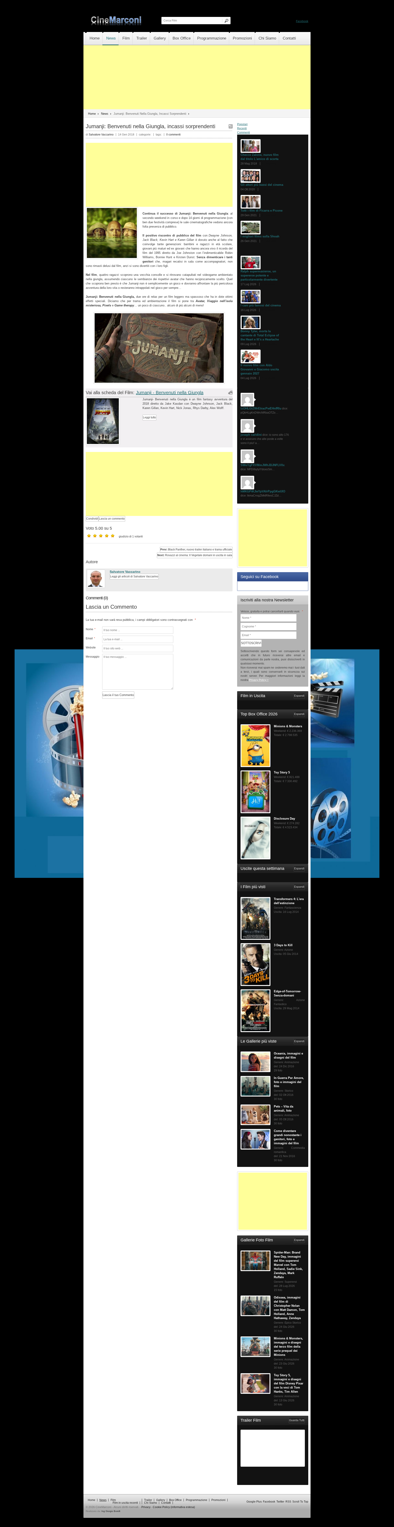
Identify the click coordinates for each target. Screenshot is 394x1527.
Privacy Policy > (259, 680)
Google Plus (254, 1501)
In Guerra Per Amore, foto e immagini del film (289, 1082)
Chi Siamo (267, 38)
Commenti (243, 132)
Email (90, 638)
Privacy (145, 1507)
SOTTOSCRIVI (251, 643)
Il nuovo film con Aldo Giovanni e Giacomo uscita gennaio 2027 (260, 369)
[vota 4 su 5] (107, 535)
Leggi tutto (149, 417)
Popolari (242, 124)
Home (95, 38)
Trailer (141, 38)
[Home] (116, 24)
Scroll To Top (300, 1501)
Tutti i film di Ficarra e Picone (262, 210)
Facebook (302, 21)
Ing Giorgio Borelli (110, 1511)
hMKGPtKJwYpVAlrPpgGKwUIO (263, 491)
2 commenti (269, 241)
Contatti (289, 38)
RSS (288, 1501)
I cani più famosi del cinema (261, 305)
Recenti (242, 128)
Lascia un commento (112, 518)
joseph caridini (251, 434)
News (111, 38)
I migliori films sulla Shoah (260, 236)
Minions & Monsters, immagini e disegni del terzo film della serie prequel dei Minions (288, 1347)
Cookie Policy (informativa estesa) (174, 1507)
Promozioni (242, 38)
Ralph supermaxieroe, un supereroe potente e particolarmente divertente (259, 275)
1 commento (269, 344)
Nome (91, 629)
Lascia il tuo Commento (118, 695)
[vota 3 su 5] (101, 535)
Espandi (299, 695)
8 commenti (268, 310)
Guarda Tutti (296, 1420)
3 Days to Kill (283, 945)
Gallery (160, 38)
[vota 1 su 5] (89, 535)
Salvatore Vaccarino (125, 572)
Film (126, 38)
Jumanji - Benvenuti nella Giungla (169, 392)
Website (91, 647)
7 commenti (269, 163)
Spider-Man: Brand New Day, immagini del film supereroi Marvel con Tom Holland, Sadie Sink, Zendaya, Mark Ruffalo (288, 1265)
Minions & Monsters (288, 726)
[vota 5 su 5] (112, 535)
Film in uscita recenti (125, 1502)
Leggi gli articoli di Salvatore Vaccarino (134, 576)
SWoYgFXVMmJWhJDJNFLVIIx (263, 465)
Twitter (280, 1501)
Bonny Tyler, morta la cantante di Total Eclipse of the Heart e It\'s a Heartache (260, 335)
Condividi (92, 518)
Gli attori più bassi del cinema (262, 184)
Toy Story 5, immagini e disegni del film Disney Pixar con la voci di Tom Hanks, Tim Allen (288, 1383)
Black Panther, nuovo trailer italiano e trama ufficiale (196, 549)
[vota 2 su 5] (95, 535)
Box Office (182, 38)
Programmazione (211, 38)
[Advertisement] (197, 77)
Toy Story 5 (282, 772)
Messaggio (92, 656)
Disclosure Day (284, 818)
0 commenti (173, 134)
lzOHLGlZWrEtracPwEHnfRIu (261, 408)
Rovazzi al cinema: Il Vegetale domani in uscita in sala (194, 555)
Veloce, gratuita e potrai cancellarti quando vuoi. (272, 611)
